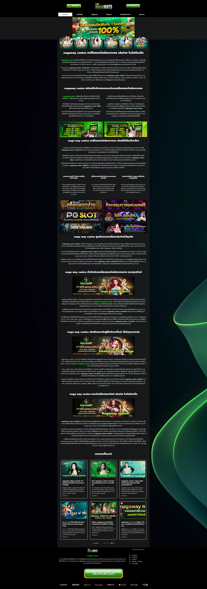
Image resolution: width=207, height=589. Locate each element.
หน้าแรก (65, 14)
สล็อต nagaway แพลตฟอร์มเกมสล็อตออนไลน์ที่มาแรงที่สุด (103, 523)
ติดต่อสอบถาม (125, 14)
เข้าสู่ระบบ (94, 14)
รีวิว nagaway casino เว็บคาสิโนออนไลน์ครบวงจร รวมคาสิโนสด (103, 483)
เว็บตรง (109, 14)
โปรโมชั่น (80, 14)
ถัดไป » (112, 543)
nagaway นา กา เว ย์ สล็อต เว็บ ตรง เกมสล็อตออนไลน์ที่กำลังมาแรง (133, 524)
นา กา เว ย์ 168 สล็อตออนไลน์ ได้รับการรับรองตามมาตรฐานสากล (73, 524)
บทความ (141, 14)
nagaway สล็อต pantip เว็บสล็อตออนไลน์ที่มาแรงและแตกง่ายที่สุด (73, 483)
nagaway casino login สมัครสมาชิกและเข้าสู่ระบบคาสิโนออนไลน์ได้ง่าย (132, 483)
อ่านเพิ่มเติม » (65, 495)
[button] (60, 585)
